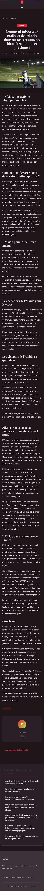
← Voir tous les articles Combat (15, 750)
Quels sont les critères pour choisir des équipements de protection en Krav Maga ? (21, 807)
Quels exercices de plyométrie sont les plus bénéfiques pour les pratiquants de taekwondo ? (21, 817)
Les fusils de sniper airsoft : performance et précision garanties (19, 798)
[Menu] (22, 7)
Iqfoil (5, 859)
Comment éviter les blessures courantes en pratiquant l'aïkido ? (21, 837)
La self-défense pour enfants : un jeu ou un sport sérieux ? (21, 790)
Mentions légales (17, 877)
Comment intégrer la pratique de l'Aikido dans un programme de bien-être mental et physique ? (20, 828)
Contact (30, 877)
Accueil (5, 18)
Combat (13, 18)
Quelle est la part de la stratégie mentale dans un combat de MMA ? (22, 782)
